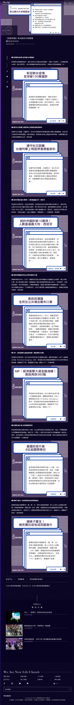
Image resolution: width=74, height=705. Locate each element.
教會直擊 (24, 676)
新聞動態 (21, 579)
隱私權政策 (7, 696)
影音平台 (9, 579)
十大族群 (40, 676)
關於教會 (7, 676)
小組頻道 (57, 676)
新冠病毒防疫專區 (36, 579)
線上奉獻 (24, 679)
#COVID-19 (26, 586)
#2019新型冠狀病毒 (13, 586)
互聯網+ (40, 679)
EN (57, 683)
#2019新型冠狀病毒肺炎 (41, 586)
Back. (9, 30)
